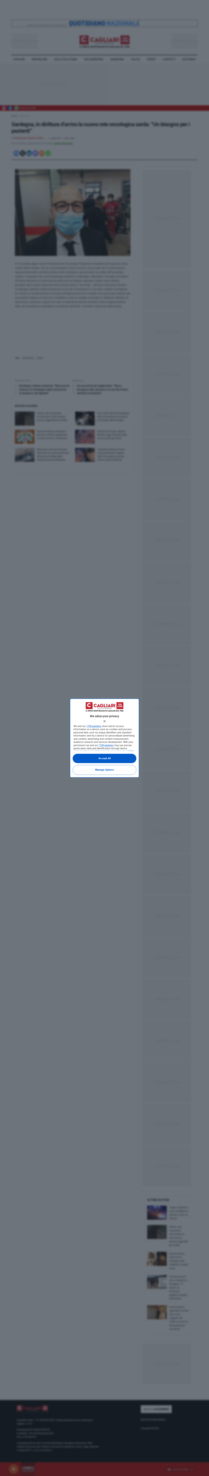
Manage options (104, 769)
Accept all (104, 758)
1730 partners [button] (93, 726)
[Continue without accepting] (104, 721)
